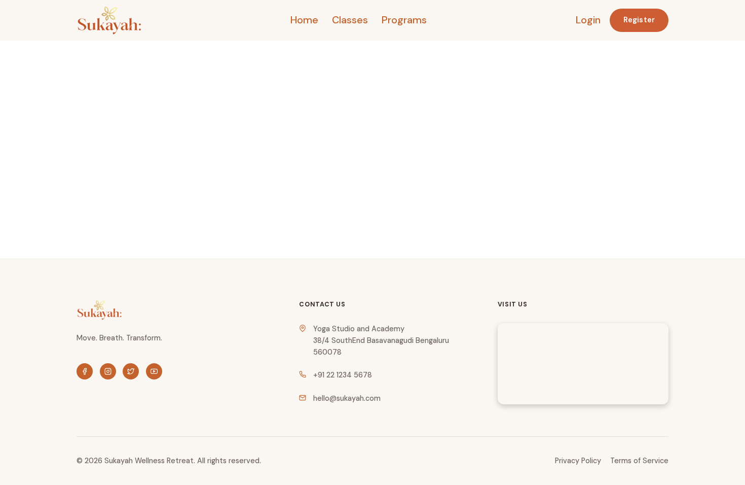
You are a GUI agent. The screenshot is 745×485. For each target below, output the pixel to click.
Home (304, 19)
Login (588, 19)
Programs (404, 19)
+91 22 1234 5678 (342, 374)
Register (639, 20)
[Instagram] (108, 371)
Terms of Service (639, 460)
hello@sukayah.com (347, 398)
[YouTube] (154, 371)
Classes (350, 19)
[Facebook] (85, 371)
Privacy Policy (578, 460)
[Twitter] (131, 371)
